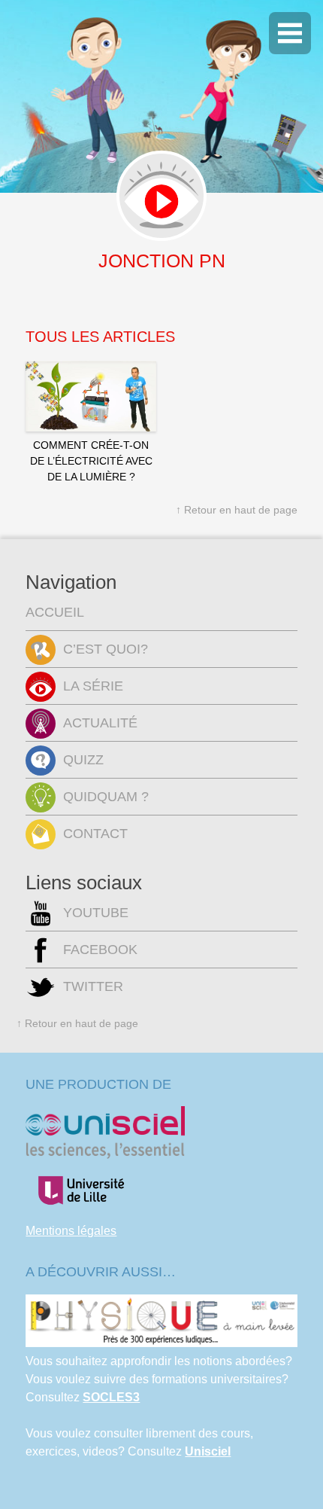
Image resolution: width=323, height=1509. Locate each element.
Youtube (95, 912)
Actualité (100, 722)
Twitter (93, 986)
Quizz (83, 759)
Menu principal (290, 33)
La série (93, 686)
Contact (95, 833)
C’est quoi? (105, 649)
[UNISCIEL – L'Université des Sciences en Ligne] (105, 1154)
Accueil (55, 612)
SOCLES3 (111, 1397)
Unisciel (208, 1451)
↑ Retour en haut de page (236, 510)
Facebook (100, 949)
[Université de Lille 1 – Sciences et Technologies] (80, 1212)
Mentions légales (71, 1230)
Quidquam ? (106, 796)
